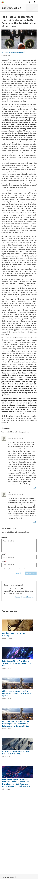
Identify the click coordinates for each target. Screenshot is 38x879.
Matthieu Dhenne (7, 52)
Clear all (18, 573)
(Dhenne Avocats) (19, 52)
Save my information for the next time (15, 569)
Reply (35, 488)
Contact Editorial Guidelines (24, 597)
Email (3, 561)
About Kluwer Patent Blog (9, 877)
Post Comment (30, 573)
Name (3, 554)
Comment (4, 537)
